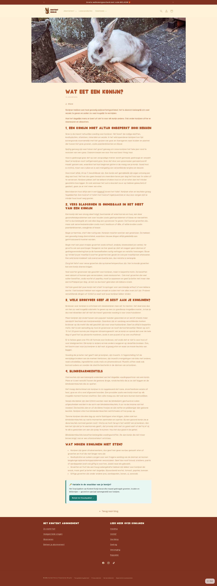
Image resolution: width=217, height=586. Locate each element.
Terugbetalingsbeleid (81, 578)
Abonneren (48, 539)
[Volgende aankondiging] (173, 2)
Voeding (114, 529)
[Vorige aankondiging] (43, 2)
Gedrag (113, 544)
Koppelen (114, 555)
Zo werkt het (49, 529)
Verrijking (114, 539)
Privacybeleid (96, 578)
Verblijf (113, 534)
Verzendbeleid (108, 578)
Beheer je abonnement (54, 544)
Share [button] (70, 104)
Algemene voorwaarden (124, 578)
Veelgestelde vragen (53, 534)
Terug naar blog (110, 511)
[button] (69, 11)
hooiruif (101, 192)
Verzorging (115, 550)
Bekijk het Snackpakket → (83, 498)
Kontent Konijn (53, 578)
